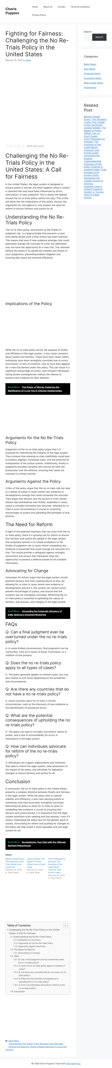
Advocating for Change (29, 953)
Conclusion (19, 991)
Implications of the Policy (29, 940)
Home (35, 6)
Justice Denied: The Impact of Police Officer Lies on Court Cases (95, 131)
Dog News (89, 69)
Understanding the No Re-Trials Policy (32, 936)
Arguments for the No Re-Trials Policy (35, 943)
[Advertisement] (37, 85)
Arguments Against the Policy (32, 946)
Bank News (14, 1041)
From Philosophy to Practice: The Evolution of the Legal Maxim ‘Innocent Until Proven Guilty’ (94, 146)
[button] (64, 925)
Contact (61, 6)
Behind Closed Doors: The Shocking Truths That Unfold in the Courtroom (95, 120)
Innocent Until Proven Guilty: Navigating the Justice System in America (93, 178)
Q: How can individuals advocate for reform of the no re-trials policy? (42, 986)
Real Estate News (93, 83)
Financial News (92, 73)
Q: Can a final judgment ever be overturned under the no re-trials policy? (41, 961)
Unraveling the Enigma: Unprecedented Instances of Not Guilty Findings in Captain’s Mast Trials (95, 162)
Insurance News (92, 78)
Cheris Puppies (12, 11)
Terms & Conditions (80, 6)
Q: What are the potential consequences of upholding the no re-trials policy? (38, 980)
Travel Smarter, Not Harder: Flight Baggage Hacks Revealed (36, 1044)
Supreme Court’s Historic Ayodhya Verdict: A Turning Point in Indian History (94, 192)
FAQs (16, 956)
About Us (47, 6)
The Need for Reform (24, 949)
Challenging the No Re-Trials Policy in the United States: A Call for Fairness (34, 931)
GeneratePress (73, 1063)
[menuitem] (95, 121)
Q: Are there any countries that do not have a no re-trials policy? (43, 974)
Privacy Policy (39, 15)
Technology (90, 87)
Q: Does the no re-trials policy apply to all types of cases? (42, 967)
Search (88, 31)
